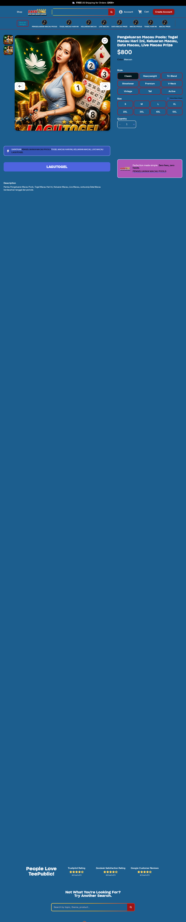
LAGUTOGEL (56, 167)
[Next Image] (105, 86)
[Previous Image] (20, 86)
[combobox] (80, 12)
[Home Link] (37, 12)
